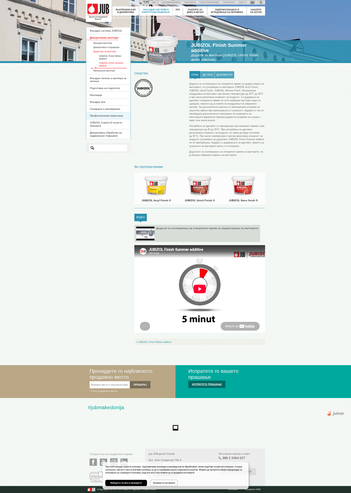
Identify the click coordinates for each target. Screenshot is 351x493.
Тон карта (228, 2)
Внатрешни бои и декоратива (126, 11)
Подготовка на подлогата (105, 88)
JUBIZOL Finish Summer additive (213, 18)
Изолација (96, 95)
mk (153, 2)
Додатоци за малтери (104, 51)
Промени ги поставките (164, 483)
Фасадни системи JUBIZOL (106, 30)
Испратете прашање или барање (252, 2)
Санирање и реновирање (105, 108)
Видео (141, 217)
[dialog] (175, 475)
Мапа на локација (261, 2)
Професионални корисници (106, 115)
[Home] (114, 17)
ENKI (258, 489)
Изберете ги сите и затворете (126, 483)
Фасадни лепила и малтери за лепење (108, 80)
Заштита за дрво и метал (195, 11)
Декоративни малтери (104, 37)
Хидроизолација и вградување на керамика (227, 11)
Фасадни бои (97, 101)
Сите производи (209, 2)
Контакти (190, 2)
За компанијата (171, 2)
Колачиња (232, 489)
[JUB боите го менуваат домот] (99, 10)
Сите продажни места (104, 390)
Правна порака (149, 489)
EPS (178, 9)
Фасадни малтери (102, 43)
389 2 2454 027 (233, 458)
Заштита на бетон (256, 11)
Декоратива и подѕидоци (106, 47)
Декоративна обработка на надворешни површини (106, 134)
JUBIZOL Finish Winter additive (154, 342)
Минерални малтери (104, 70)
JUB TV (242, 2)
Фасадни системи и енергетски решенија (156, 11)
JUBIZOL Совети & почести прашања (106, 124)
